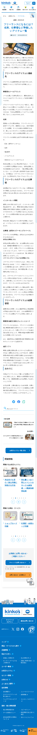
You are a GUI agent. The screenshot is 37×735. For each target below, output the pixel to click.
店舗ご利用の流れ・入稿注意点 (28, 661)
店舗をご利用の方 (8, 658)
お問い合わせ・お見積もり (18, 575)
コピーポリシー (25, 709)
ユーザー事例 (6, 666)
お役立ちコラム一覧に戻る (18, 450)
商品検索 (4, 9)
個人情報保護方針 (8, 709)
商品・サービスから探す (10, 646)
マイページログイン (28, 3)
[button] (13, 502)
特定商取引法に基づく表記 (28, 713)
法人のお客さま (32, 9)
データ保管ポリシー (9, 712)
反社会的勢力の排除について (10, 718)
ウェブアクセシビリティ (10, 700)
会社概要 (6, 691)
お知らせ (5, 679)
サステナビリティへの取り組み (10, 695)
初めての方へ (26, 9)
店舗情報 (19, 9)
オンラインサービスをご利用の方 (10, 661)
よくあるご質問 (7, 683)
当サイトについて (26, 717)
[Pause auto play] (19, 502)
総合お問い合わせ (27, 621)
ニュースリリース (26, 691)
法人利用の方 (25, 658)
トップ (4, 642)
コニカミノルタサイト (28, 699)
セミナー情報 (6, 675)
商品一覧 (11, 9)
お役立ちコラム (11, 16)
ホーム (4, 16)
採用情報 (23, 694)
